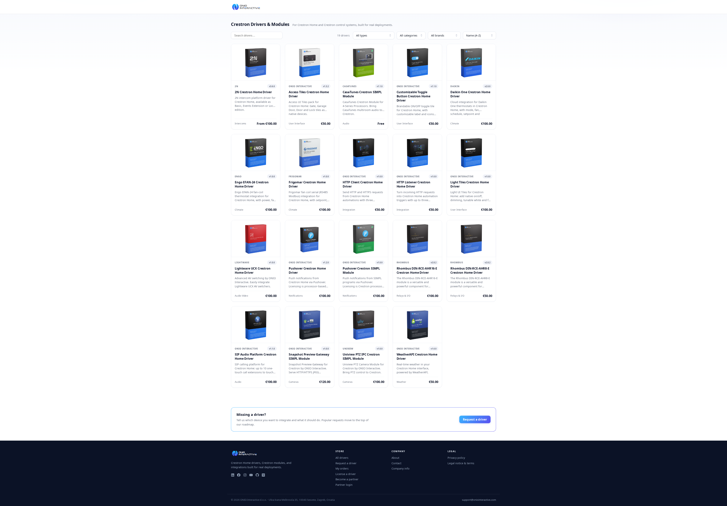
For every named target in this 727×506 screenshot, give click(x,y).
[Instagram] (245, 475)
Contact (396, 463)
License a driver (345, 474)
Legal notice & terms (461, 463)
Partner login (344, 485)
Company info (401, 468)
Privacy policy (456, 458)
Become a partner (346, 479)
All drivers (341, 458)
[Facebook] (238, 475)
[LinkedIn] (232, 475)
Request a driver (475, 419)
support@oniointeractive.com (479, 499)
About (395, 458)
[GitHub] (257, 475)
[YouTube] (251, 475)
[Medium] (263, 475)
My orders (342, 468)
